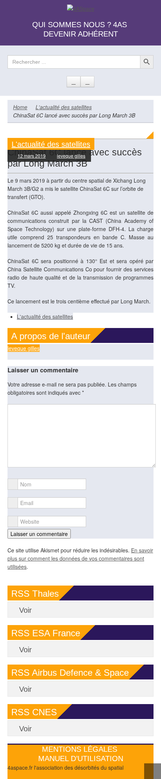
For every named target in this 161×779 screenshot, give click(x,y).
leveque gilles (71, 155)
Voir (25, 610)
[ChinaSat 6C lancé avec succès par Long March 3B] (80, 134)
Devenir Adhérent (80, 34)
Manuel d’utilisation (80, 758)
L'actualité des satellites (64, 107)
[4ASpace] (80, 8)
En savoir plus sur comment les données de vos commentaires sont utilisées (80, 558)
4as (120, 24)
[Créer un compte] (73, 81)
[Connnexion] (87, 81)
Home (20, 107)
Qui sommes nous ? (71, 24)
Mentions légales (79, 749)
